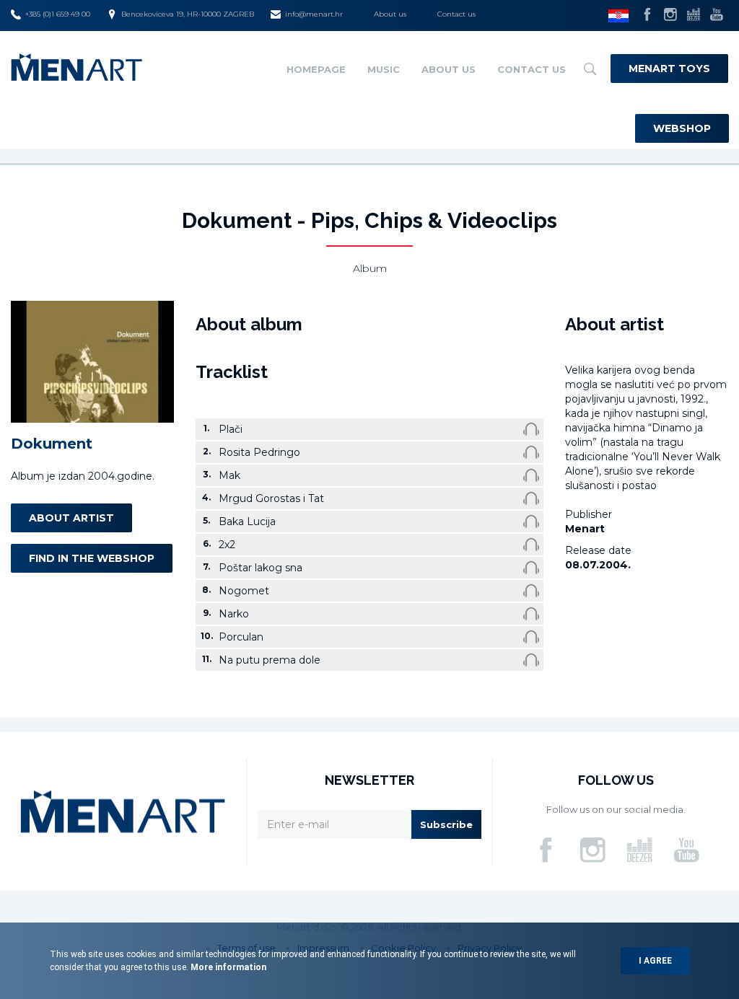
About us (390, 14)
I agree (655, 961)
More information (227, 967)
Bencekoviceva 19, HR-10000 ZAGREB (187, 14)
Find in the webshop (91, 558)
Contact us (456, 14)
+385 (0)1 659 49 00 (57, 14)
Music (383, 69)
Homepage (316, 69)
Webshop (682, 128)
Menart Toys (669, 68)
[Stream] (531, 429)
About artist (71, 517)
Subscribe (446, 824)
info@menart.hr (314, 14)
